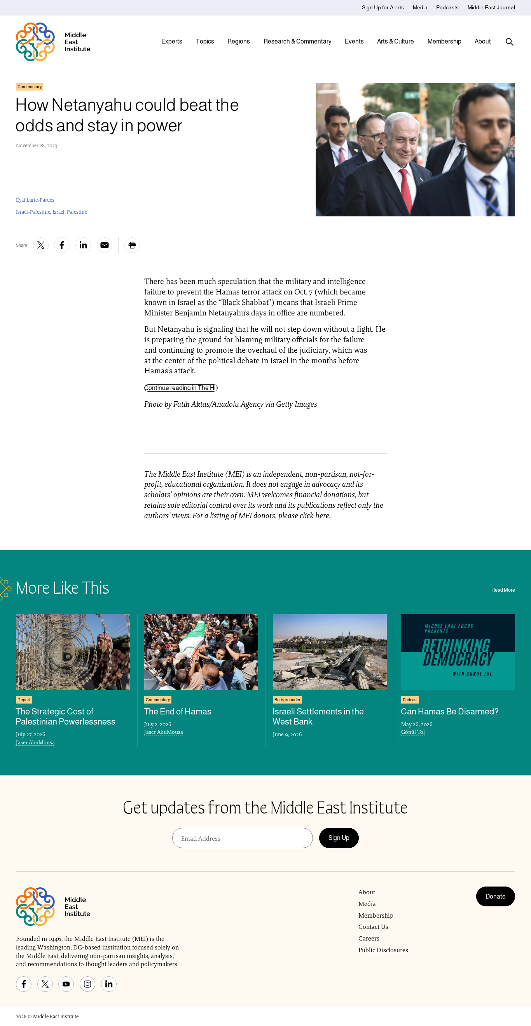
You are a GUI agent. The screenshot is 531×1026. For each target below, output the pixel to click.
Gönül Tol (413, 732)
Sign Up (338, 837)
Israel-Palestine (33, 212)
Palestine (77, 212)
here (322, 515)
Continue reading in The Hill (181, 388)
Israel (58, 212)
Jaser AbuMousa (35, 742)
